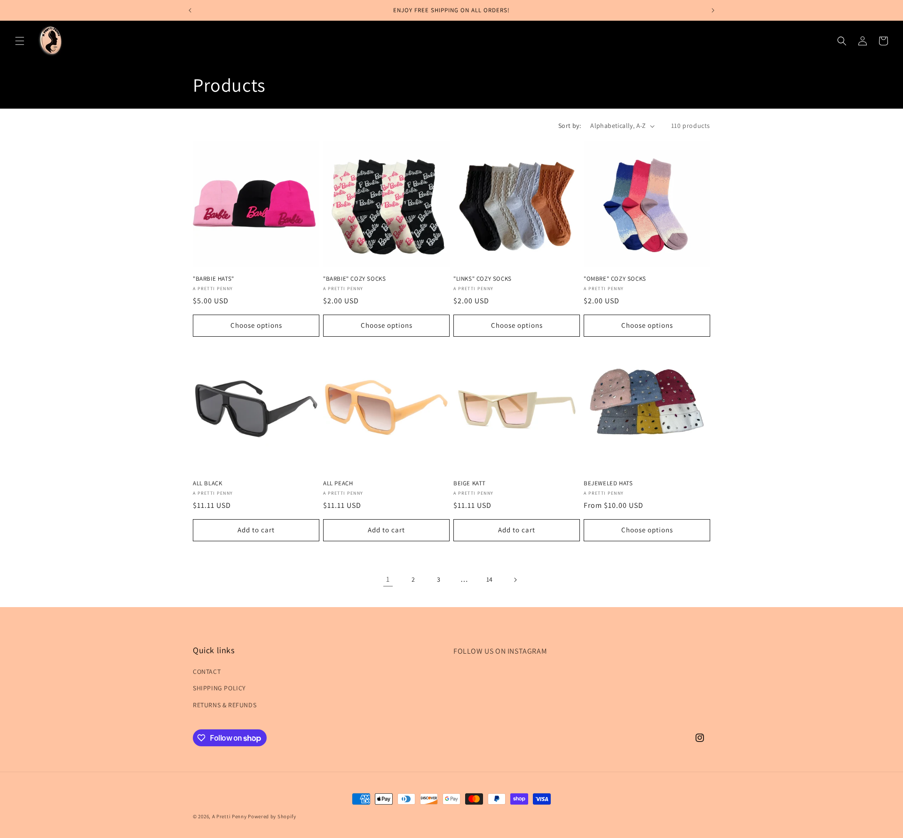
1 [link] (388, 579)
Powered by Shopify (272, 816)
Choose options (256, 325)
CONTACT (207, 671)
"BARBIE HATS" (213, 279)
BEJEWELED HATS (608, 483)
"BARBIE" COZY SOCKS (354, 279)
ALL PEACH (338, 483)
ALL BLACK (207, 483)
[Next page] (515, 579)
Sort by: (569, 125)
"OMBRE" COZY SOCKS (615, 279)
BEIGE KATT (469, 483)
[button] (19, 41)
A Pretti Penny (229, 816)
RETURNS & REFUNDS (224, 705)
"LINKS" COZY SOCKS (482, 279)
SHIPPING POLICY (219, 688)
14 (489, 579)
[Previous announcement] (190, 10)
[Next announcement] (713, 10)
